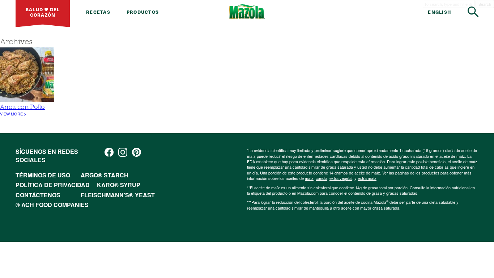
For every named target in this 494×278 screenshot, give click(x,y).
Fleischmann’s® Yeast (118, 195)
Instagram (122, 152)
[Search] (473, 12)
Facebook (109, 152)
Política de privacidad (53, 185)
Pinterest (136, 152)
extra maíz (367, 178)
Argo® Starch (104, 175)
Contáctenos (38, 195)
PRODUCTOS (143, 11)
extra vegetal (340, 178)
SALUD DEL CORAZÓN (43, 12)
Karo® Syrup (118, 185)
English (439, 11)
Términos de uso (43, 175)
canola (321, 178)
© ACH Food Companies (52, 205)
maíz (309, 178)
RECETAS (98, 11)
